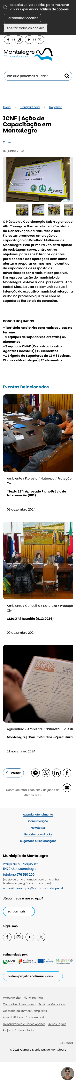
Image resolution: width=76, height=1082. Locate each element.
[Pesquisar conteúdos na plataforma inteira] (67, 76)
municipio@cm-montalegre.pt (39, 888)
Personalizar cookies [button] (22, 18)
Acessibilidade (13, 1017)
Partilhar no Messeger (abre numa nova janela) (35, 772)
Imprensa (55, 107)
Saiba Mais (17, 911)
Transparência (30, 107)
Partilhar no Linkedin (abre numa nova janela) (56, 772)
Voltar (16, 773)
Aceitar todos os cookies (25, 28)
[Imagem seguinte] (64, 181)
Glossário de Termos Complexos (25, 1011)
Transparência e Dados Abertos (24, 1024)
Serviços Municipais (51, 1004)
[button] (22, 210)
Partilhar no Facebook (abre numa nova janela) (67, 772)
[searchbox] (38, 76)
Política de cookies (54, 9)
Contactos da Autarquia (19, 1004)
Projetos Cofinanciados (19, 1030)
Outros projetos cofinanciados (30, 976)
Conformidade (36, 1017)
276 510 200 (25, 874)
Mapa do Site (12, 998)
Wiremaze (66, 1042)
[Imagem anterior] (11, 181)
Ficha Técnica (33, 998)
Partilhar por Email (67, 787)
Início (7, 107)
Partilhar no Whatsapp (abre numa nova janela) (46, 772)
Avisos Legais (57, 1024)
